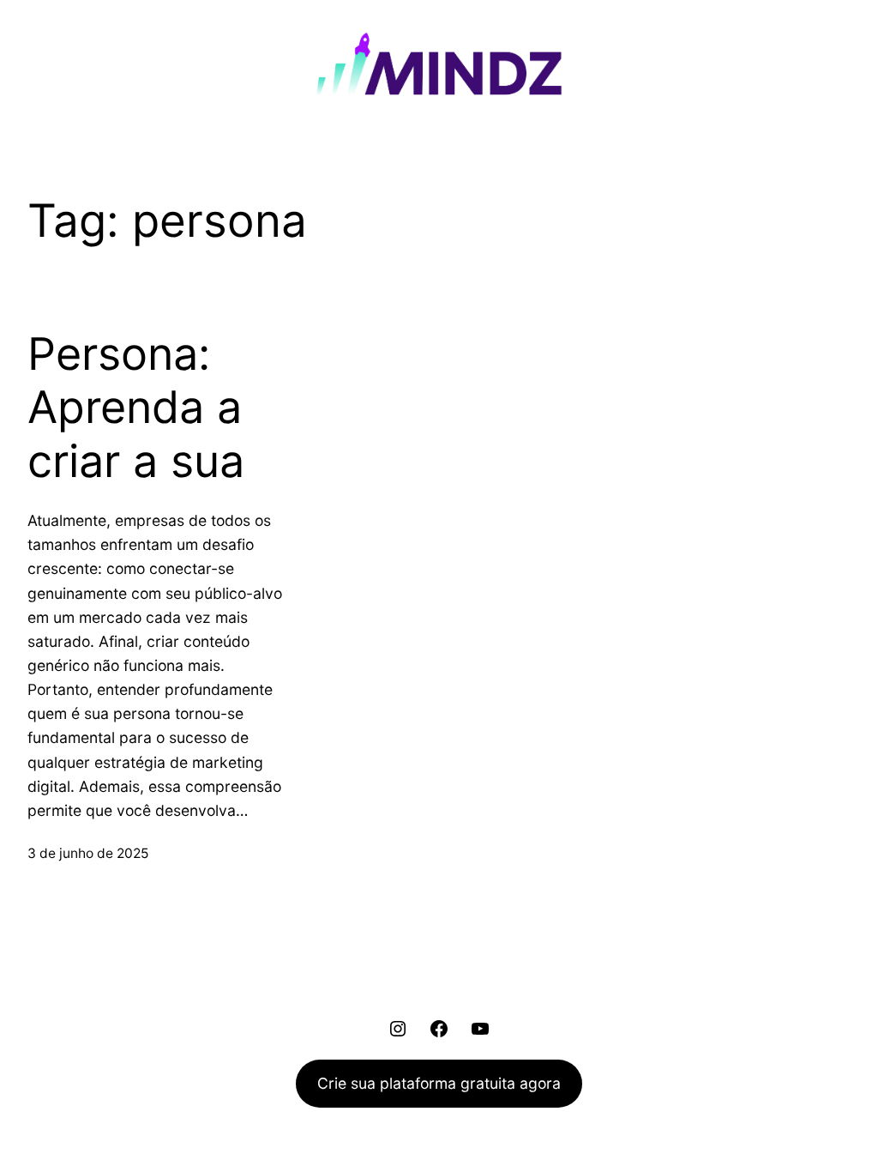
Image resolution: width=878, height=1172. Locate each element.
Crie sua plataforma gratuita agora (439, 1083)
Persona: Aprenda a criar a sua (135, 408)
